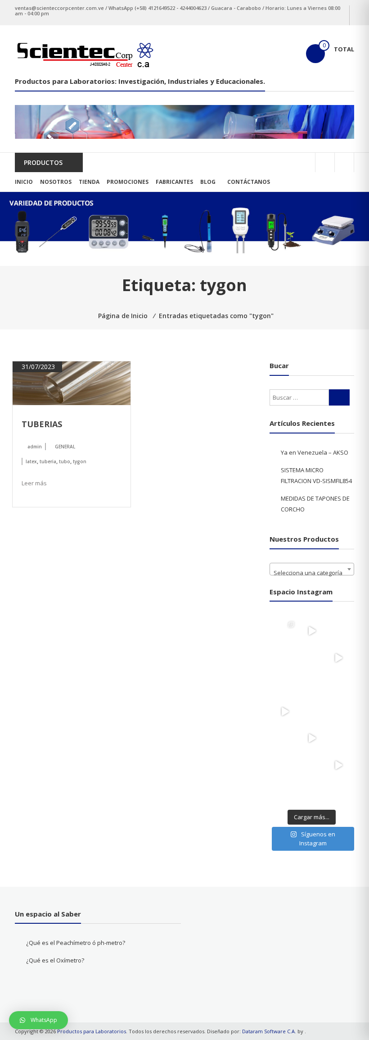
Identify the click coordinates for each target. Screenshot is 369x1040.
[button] (38, 1020)
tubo (64, 461)
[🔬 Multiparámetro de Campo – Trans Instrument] (285, 684)
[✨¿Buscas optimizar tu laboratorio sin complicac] (339, 765)
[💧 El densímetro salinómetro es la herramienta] (312, 631)
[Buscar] (339, 397)
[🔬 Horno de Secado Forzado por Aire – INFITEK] (285, 791)
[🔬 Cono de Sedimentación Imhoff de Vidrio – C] (339, 711)
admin (34, 446)
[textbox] (312, 572)
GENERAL (65, 446)
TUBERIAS (42, 424)
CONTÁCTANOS (248, 182)
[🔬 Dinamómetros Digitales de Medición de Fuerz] (285, 631)
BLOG (208, 182)
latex (31, 461)
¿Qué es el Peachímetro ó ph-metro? (75, 943)
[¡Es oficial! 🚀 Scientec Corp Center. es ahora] (312, 738)
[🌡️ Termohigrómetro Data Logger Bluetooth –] (285, 738)
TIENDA (89, 182)
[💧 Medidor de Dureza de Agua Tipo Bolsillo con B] (339, 631)
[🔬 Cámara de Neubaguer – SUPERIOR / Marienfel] (339, 738)
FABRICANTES (174, 182)
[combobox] (312, 569)
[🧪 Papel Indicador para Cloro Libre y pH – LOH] (285, 658)
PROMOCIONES (127, 182)
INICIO (24, 182)
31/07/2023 (37, 366)
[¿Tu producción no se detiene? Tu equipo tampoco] (285, 711)
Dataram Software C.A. (269, 1031)
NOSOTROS (56, 182)
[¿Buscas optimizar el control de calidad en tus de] (339, 658)
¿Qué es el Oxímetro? (55, 960)
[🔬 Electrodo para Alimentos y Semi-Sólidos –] (312, 791)
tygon (79, 461)
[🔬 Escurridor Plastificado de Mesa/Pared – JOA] (285, 765)
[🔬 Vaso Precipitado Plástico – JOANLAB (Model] (312, 711)
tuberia (48, 461)
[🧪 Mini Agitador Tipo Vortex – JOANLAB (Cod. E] (312, 765)
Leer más (34, 483)
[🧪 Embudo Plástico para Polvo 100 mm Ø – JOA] (312, 684)
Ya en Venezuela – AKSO (314, 452)
